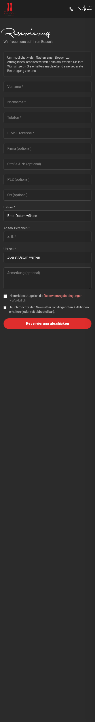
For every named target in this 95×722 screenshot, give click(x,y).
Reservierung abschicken (47, 323)
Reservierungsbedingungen (63, 296)
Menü (84, 9)
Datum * (9, 207)
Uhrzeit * (10, 249)
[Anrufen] (71, 8)
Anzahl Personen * (17, 228)
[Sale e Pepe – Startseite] (10, 9)
